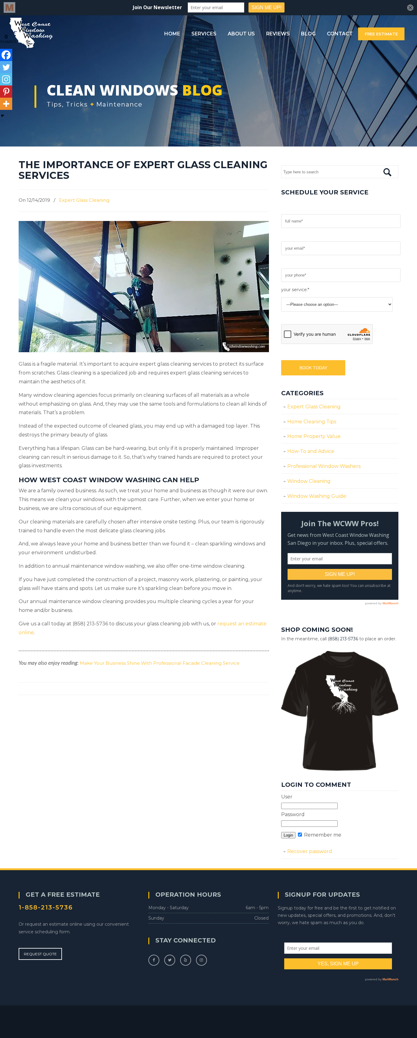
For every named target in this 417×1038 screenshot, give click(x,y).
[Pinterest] (6, 91)
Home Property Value (314, 436)
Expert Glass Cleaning (84, 200)
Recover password (309, 851)
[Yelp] (185, 960)
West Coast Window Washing (31, 33)
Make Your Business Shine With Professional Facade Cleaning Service (160, 663)
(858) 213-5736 (343, 639)
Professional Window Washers (324, 466)
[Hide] (2, 115)
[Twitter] (6, 67)
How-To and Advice (310, 451)
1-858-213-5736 (46, 907)
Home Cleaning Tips (311, 422)
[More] (6, 104)
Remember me (322, 835)
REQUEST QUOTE (40, 954)
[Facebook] (6, 55)
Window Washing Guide (316, 496)
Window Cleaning (309, 481)
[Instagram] (6, 79)
